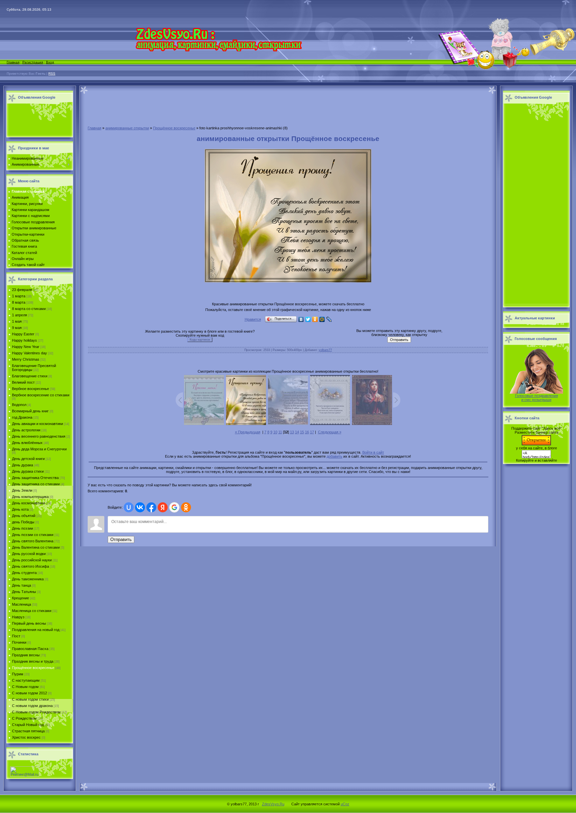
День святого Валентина (32, 541)
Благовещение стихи (29, 376)
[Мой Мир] (322, 319)
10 (275, 432)
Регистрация (32, 62)
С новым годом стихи (30, 699)
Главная (13, 62)
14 (297, 432)
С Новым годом (25, 687)
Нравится (253, 319)
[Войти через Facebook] (151, 507)
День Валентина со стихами (36, 547)
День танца (21, 585)
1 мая (17, 321)
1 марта (18, 296)
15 (302, 432)
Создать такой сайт (28, 265)
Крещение (20, 598)
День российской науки (32, 560)
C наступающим (26, 680)
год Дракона (22, 417)
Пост (16, 636)
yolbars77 (325, 350)
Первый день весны (29, 623)
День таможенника (28, 579)
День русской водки (29, 554)
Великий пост (23, 382)
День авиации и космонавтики (37, 424)
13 (292, 432)
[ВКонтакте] (301, 319)
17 (312, 432)
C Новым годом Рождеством (36, 712)
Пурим (17, 674)
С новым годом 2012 (29, 693)
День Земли (22, 490)
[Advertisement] (38, 121)
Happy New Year (25, 347)
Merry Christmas (25, 359)
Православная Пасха (30, 649)
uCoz (345, 804)
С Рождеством (24, 718)
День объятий (23, 516)
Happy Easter (23, 334)
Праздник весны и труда (32, 661)
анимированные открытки (127, 128)
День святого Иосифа (30, 566)
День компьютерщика (30, 497)
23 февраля (22, 290)
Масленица (21, 604)
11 (280, 432)
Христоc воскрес (26, 737)
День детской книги (28, 459)
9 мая (17, 328)
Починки (19, 642)
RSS (51, 73)
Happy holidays (24, 340)
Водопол (19, 405)
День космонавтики (28, 503)
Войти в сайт (373, 452)
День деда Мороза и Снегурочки (39, 449)
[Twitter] (308, 319)
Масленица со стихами (31, 611)
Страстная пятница (28, 731)
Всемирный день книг (30, 411)
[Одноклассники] (315, 319)
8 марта (18, 302)
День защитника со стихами (36, 484)
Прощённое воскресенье (33, 668)
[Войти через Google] (174, 507)
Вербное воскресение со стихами (40, 395)
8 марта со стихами (29, 309)
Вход (50, 62)
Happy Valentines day (29, 353)
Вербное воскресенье (30, 389)
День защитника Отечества (35, 478)
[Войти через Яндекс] (163, 507)
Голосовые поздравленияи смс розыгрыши (536, 398)
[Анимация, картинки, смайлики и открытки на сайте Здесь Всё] (218, 50)
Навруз (18, 617)
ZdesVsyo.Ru (273, 804)
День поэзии (22, 528)
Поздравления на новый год (35, 630)
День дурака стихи (28, 471)
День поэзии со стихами (32, 535)
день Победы (23, 522)
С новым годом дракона (32, 706)
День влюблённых (27, 443)
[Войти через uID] (129, 507)
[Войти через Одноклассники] (186, 507)
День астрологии (26, 430)
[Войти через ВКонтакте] (140, 507)
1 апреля (19, 315)
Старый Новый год (28, 725)
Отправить (121, 539)
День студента (24, 573)
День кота (20, 509)
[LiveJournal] (329, 319)
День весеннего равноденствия (38, 436)
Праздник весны (26, 655)
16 (307, 432)
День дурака (22, 465)
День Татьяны (24, 592)
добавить (334, 456)
